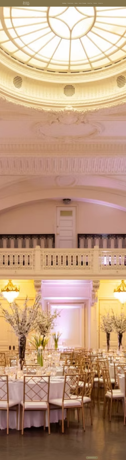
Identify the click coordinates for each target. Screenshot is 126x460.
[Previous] (9, 237)
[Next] (117, 237)
